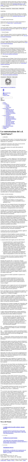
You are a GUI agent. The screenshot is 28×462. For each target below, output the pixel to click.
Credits (24, 460)
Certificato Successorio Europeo (10, 437)
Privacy (13, 460)
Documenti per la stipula (8, 125)
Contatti (4, 128)
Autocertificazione (9, 110)
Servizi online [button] (6, 108)
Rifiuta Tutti (21, 8)
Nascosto (3, 8)
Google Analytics (5, 25)
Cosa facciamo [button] (6, 115)
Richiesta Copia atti (10, 109)
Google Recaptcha (17, 22)
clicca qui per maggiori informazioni (10, 53)
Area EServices (7, 92)
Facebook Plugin (5, 45)
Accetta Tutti (8, 8)
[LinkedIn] (3, 90)
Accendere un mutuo (10, 117)
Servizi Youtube (5, 32)
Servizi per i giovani (10, 122)
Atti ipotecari (8, 120)
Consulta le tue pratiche (10, 113)
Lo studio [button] (5, 103)
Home (4, 102)
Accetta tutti (3, 77)
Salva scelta (14, 77)
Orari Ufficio (8, 107)
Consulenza (8, 114)
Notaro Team (6, 127)
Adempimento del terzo (8, 447)
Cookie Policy (3, 460)
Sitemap (9, 460)
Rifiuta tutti (9, 77)
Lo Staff (7, 106)
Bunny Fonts (10, 22)
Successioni (8, 124)
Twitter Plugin (5, 56)
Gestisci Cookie (15, 8)
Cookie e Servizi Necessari (7, 19)
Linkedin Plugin (5, 66)
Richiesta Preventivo (10, 111)
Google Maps (5, 39)
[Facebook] (3, 89)
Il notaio (7, 104)
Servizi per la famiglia (10, 123)
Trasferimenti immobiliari (11, 118)
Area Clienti (6, 95)
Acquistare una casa (10, 116)
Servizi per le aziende (10, 121)
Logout (5, 94)
